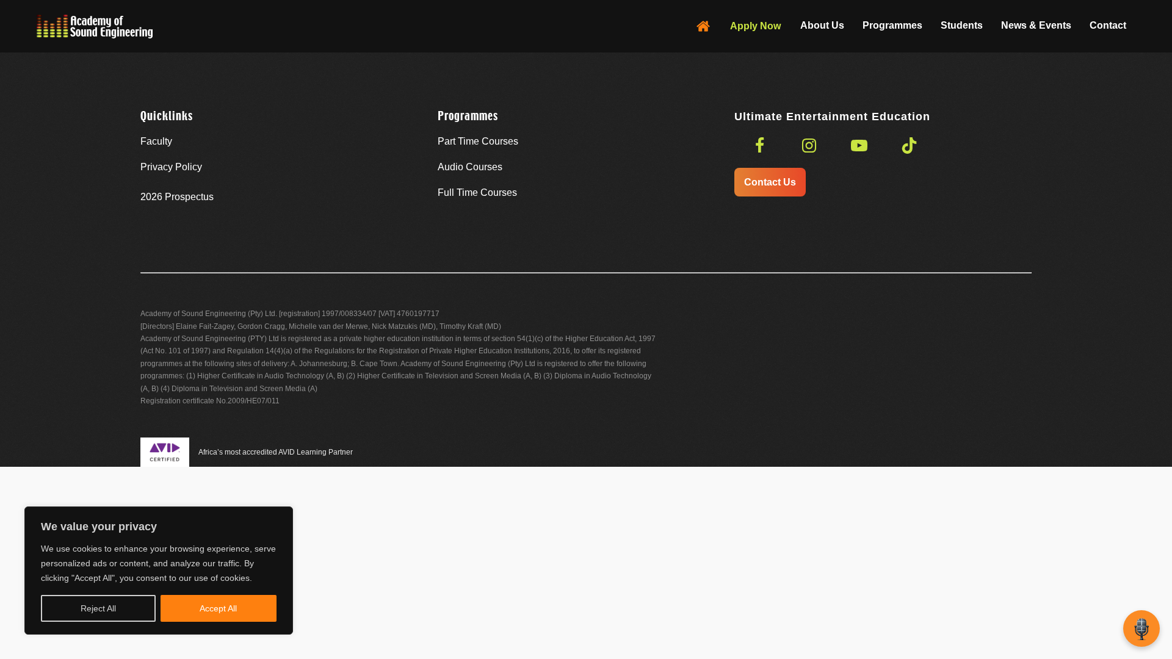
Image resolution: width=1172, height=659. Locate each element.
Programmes (892, 25)
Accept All (218, 608)
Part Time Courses (478, 141)
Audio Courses (470, 167)
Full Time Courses (477, 192)
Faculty (156, 141)
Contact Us (770, 182)
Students (962, 25)
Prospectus (177, 197)
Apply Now (755, 26)
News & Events (1036, 25)
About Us (822, 25)
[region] (158, 570)
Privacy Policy (171, 167)
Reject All (98, 608)
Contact (1108, 25)
